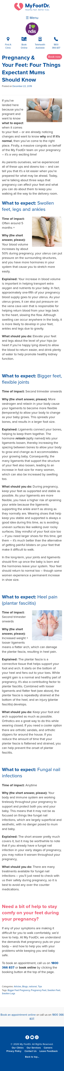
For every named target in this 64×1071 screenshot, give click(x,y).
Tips (40, 986)
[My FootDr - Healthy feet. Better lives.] (32, 10)
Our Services (34, 1047)
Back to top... (32, 1056)
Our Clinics (17, 1047)
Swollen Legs (8, 993)
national (33, 986)
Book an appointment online (18, 1015)
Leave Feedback (48, 1051)
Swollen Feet (53, 990)
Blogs (25, 986)
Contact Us (30, 1051)
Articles (17, 986)
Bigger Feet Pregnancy (19, 990)
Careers (48, 1047)
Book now (54, 57)
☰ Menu (32, 18)
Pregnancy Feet (38, 990)
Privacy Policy (13, 1051)
